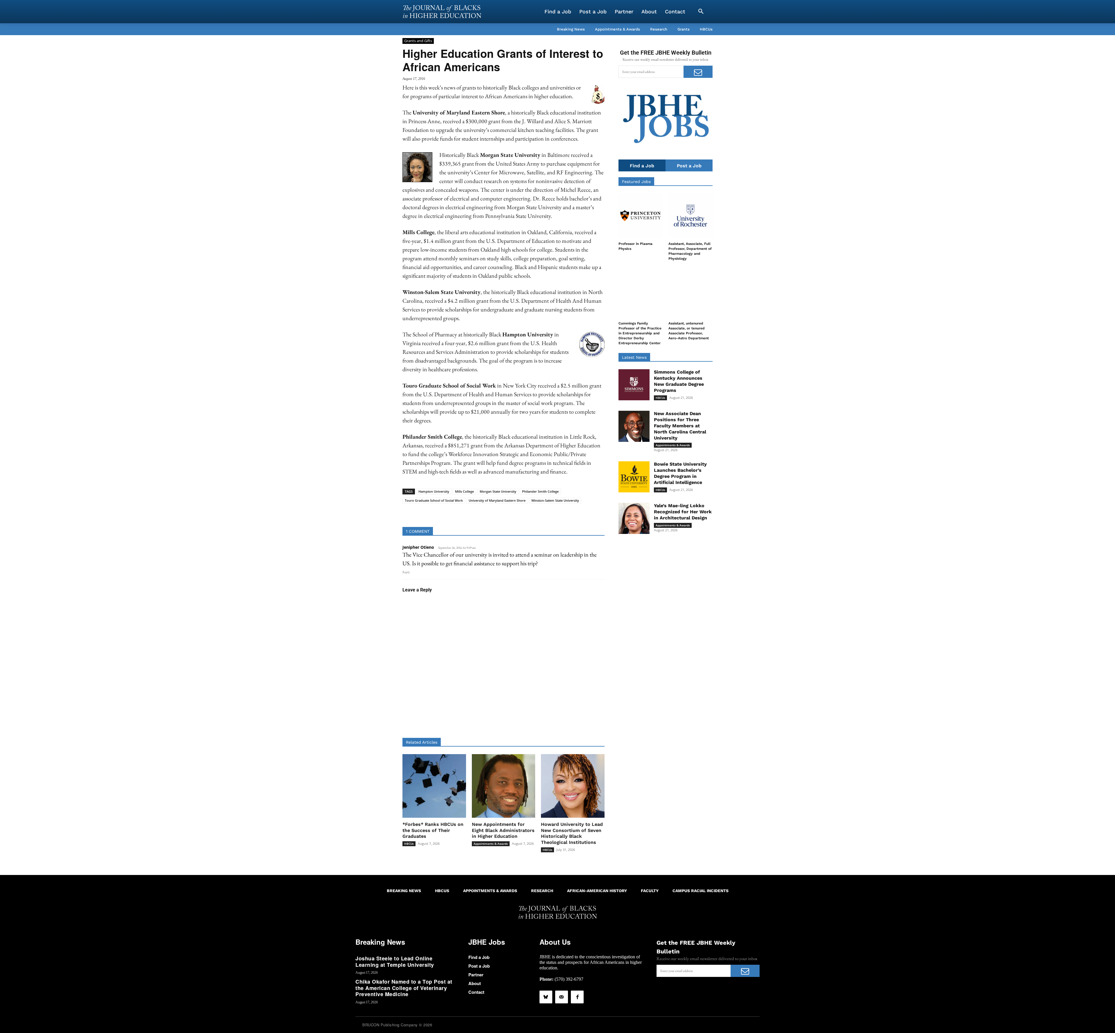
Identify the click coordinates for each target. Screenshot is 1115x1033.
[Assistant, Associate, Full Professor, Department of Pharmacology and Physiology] (690, 215)
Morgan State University (498, 491)
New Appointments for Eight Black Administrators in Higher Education (503, 830)
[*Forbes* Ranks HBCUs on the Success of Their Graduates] (434, 786)
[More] (548, 512)
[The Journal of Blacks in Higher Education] (441, 11)
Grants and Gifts (418, 40)
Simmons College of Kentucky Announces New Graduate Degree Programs (679, 381)
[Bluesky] (545, 997)
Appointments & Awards (491, 844)
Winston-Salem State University (555, 500)
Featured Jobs (636, 181)
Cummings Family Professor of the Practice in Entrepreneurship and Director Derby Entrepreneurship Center (639, 333)
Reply (406, 572)
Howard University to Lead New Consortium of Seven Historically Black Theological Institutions (572, 833)
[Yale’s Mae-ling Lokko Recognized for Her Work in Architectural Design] (634, 518)
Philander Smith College (540, 491)
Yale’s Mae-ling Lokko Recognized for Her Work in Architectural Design (683, 512)
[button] (701, 11)
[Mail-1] (561, 997)
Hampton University (433, 491)
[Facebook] (577, 997)
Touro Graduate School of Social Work (434, 500)
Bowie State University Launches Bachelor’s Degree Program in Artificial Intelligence (680, 473)
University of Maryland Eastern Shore (497, 500)
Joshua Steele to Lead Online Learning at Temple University (394, 962)
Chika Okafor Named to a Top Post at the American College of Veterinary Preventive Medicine (403, 988)
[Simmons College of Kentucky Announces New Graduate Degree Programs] (634, 384)
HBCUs (409, 844)
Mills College (464, 491)
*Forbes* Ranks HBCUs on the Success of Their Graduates (432, 830)
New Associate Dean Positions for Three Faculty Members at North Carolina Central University (680, 425)
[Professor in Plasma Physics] (640, 215)
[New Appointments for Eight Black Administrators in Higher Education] (503, 786)
